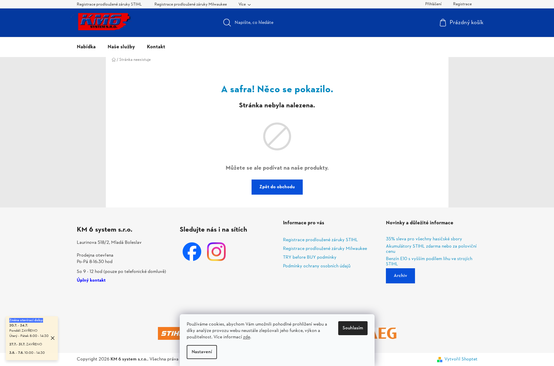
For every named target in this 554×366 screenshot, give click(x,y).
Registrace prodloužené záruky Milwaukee (190, 4)
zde (246, 337)
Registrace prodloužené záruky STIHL (109, 4)
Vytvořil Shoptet (461, 359)
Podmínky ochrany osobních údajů (316, 266)
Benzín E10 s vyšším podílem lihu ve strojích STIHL (429, 262)
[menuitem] (86, 47)
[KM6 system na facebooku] (192, 251)
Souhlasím (353, 328)
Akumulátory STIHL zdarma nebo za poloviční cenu (431, 249)
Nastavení (202, 352)
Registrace (462, 4)
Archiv (400, 276)
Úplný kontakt (91, 280)
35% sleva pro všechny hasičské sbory (424, 239)
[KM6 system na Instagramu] (216, 251)
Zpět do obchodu (277, 187)
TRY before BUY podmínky (309, 257)
